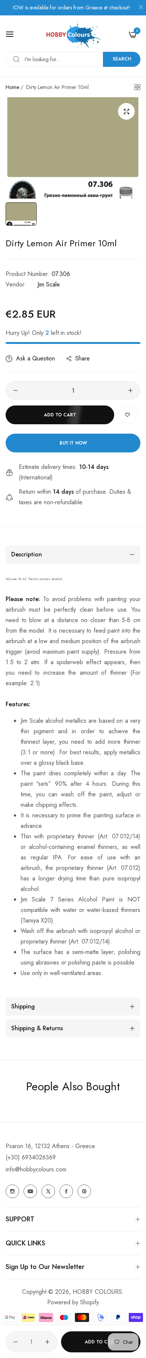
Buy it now (73, 443)
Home (12, 87)
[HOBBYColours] (73, 34)
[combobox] (73, 59)
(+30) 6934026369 (31, 1157)
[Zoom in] (126, 111)
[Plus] (130, 390)
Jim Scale (48, 284)
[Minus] (15, 390)
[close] (140, 8)
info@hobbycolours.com (36, 1169)
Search (122, 59)
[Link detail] (12, 1191)
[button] (127, 414)
